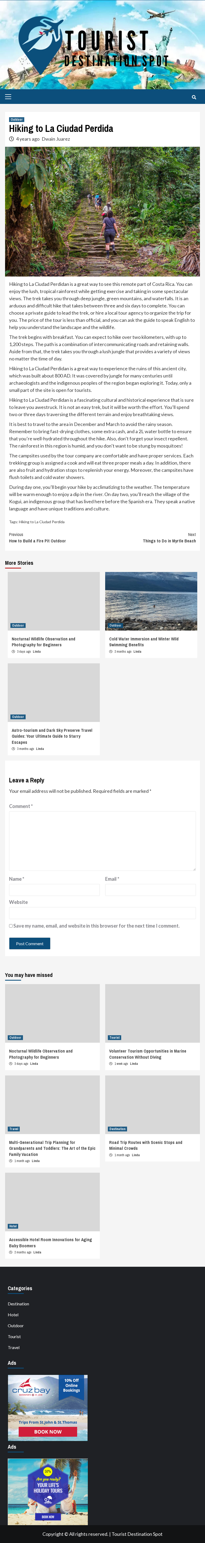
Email (112, 879)
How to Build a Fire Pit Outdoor (37, 537)
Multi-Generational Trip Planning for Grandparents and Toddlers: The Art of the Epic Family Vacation (52, 1148)
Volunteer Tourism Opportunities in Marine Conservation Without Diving (147, 1054)
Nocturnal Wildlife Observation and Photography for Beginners (43, 642)
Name (16, 879)
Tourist (114, 1038)
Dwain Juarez (56, 139)
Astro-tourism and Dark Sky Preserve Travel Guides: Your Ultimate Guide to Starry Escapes (52, 736)
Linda (37, 651)
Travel (13, 1129)
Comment (21, 806)
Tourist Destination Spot (137, 1534)
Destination (117, 1129)
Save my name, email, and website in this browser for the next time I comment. (96, 926)
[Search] (194, 97)
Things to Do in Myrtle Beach (169, 537)
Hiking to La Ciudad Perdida (42, 521)
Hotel (13, 1226)
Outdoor (17, 119)
